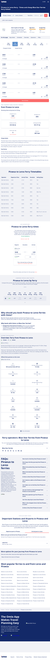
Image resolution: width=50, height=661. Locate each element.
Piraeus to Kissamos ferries (8, 601)
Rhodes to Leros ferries (38, 571)
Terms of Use (19, 657)
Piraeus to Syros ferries (38, 592)
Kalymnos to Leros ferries (39, 574)
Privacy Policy (28, 657)
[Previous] (5, 294)
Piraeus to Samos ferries (23, 595)
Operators (33, 37)
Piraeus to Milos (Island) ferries (8, 598)
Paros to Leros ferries (6, 580)
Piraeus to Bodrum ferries (23, 589)
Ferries (7, 609)
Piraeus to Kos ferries (22, 586)
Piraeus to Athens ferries (23, 583)
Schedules (19, 37)
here (36, 272)
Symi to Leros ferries (38, 577)
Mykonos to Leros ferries (7, 574)
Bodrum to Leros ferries (23, 574)
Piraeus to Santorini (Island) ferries (9, 586)
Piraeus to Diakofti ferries (39, 589)
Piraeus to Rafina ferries (23, 592)
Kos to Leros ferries (22, 571)
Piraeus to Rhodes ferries (39, 586)
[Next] (46, 44)
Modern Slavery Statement (40, 657)
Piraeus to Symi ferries (38, 601)
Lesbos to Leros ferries (6, 577)
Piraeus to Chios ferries (7, 592)
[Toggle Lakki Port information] (47, 543)
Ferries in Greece (15, 609)
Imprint (12, 657)
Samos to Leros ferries (22, 577)
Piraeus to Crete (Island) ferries (24, 601)
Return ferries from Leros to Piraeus (10, 557)
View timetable (13, 134)
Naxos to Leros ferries (22, 580)
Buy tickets (12, 37)
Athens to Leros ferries (6, 571)
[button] (30, 15)
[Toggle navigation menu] (48, 2)
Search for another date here (25, 263)
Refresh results (24, 239)
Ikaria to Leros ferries (38, 580)
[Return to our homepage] (3, 2)
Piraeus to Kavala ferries (7, 603)
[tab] (7, 48)
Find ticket (13, 117)
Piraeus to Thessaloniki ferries (40, 583)
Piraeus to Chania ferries (23, 603)
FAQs (39, 37)
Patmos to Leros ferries (7, 583)
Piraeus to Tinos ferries (38, 595)
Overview (26, 37)
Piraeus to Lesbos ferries (23, 598)
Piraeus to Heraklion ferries (8, 595)
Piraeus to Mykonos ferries (7, 589)
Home (2, 609)
